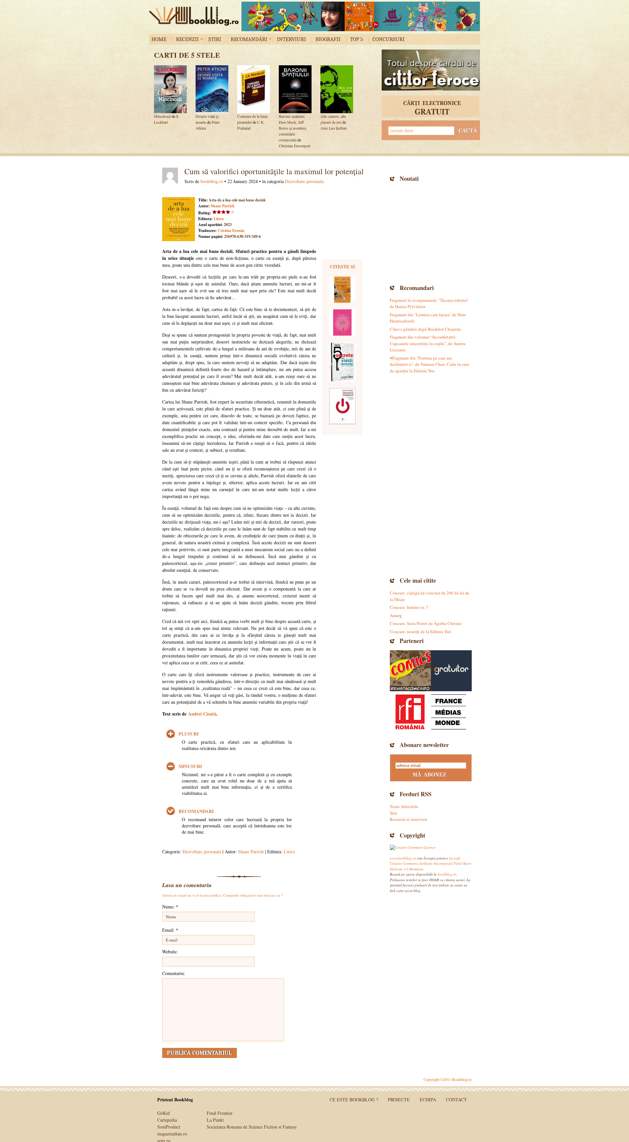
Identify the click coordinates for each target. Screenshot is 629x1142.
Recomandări (249, 39)
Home (158, 39)
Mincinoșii (162, 116)
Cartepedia (167, 1120)
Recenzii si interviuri (408, 819)
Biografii (327, 39)
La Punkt (215, 1120)
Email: (170, 930)
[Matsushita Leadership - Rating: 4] (342, 406)
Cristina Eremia (231, 230)
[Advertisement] (431, 232)
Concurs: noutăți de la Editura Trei (420, 631)
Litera (219, 218)
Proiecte (399, 1099)
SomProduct (168, 1127)
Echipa (428, 1099)
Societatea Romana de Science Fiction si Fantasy (252, 1127)
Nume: (170, 906)
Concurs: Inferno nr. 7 (409, 607)
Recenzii (187, 39)
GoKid (163, 1113)
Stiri (393, 813)
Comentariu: (173, 973)
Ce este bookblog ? (354, 1099)
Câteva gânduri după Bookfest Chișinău (425, 329)
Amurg (396, 615)
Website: (170, 951)
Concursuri (388, 39)
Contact (456, 1099)
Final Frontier (220, 1113)
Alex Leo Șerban (333, 128)
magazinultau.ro (172, 1134)
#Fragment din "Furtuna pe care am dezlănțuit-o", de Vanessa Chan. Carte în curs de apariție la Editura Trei (429, 364)
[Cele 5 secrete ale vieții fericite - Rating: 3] (342, 362)
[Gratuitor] (451, 670)
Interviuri (291, 39)
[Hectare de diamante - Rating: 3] (342, 290)
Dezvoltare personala (304, 181)
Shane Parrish (223, 206)
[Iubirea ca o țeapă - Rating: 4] (342, 322)
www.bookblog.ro (403, 858)
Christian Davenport (294, 145)
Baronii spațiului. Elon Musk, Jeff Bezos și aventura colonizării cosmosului (292, 128)
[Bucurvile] (360, 16)
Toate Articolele (404, 806)
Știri (214, 39)
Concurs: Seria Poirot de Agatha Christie (426, 623)
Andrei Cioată (202, 713)
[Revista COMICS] (410, 670)
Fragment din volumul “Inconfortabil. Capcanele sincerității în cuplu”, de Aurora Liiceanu (428, 343)
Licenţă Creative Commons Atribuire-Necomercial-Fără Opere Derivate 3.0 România (430, 863)
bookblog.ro (195, 16)
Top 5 (356, 39)
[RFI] (431, 711)
